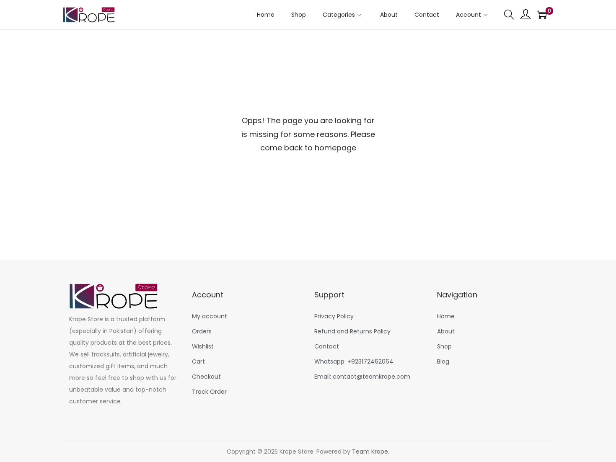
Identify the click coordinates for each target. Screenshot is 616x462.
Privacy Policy (334, 316)
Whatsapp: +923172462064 (353, 361)
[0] (542, 15)
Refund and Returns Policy (352, 331)
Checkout (206, 376)
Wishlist (203, 346)
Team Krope (370, 451)
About (446, 331)
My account (209, 316)
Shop (444, 346)
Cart (198, 361)
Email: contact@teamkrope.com (362, 376)
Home (446, 316)
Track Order (209, 391)
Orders (202, 331)
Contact (326, 346)
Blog (443, 361)
